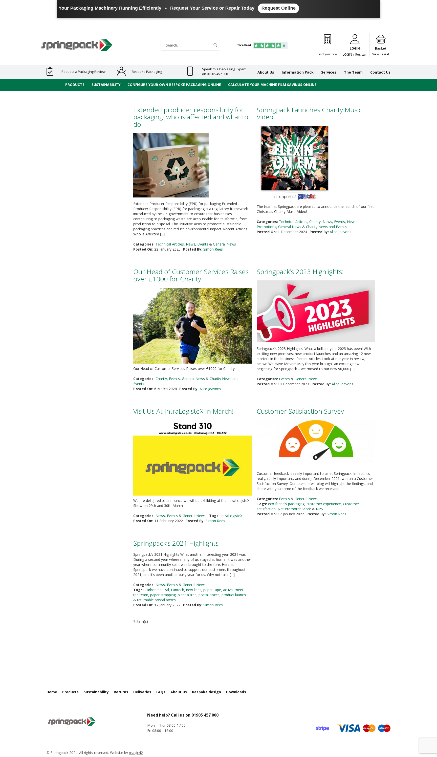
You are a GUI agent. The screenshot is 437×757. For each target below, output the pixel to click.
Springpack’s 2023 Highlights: (300, 271)
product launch (234, 594)
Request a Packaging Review (83, 71)
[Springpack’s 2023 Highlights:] (316, 312)
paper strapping (163, 594)
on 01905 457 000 (215, 74)
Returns (121, 691)
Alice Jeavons (340, 231)
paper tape (212, 589)
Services (328, 72)
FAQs (160, 691)
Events (202, 244)
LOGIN (347, 54)
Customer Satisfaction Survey (300, 411)
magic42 (136, 752)
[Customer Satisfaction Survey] (316, 444)
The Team (353, 72)
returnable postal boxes (156, 599)
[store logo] (76, 45)
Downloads (236, 691)
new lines (193, 589)
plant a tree (187, 594)
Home (52, 691)
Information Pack (298, 72)
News (190, 244)
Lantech (177, 589)
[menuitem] (75, 85)
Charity (315, 221)
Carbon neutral (157, 589)
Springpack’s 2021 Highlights (176, 543)
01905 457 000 (205, 715)
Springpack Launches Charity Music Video (309, 113)
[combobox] (190, 45)
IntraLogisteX (231, 515)
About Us (265, 72)
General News (224, 244)
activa (228, 589)
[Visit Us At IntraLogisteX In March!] (192, 462)
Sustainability (96, 691)
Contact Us (380, 72)
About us (178, 691)
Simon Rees (213, 249)
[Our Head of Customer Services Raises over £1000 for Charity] (192, 348)
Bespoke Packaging (147, 71)
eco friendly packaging (286, 503)
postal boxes (209, 594)
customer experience (324, 503)
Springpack (59, 752)
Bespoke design (206, 691)
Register (361, 54)
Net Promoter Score (294, 508)
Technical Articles (170, 244)
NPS (319, 508)
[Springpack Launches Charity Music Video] (295, 164)
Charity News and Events (326, 226)
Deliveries (142, 691)
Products (70, 691)
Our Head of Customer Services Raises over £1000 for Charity (191, 275)
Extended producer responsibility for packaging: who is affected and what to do (190, 117)
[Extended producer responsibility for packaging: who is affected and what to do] (171, 166)
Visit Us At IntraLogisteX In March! (183, 411)
